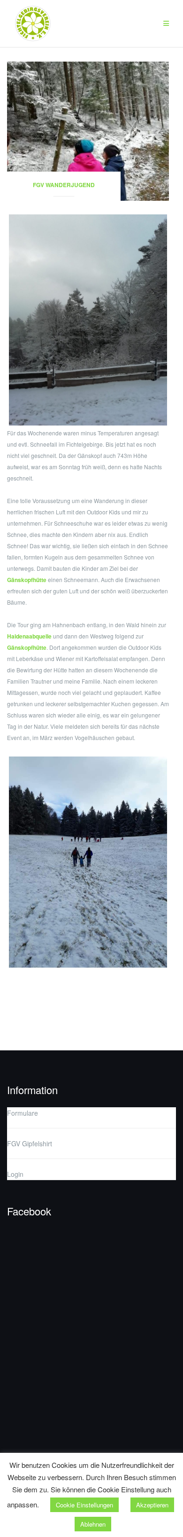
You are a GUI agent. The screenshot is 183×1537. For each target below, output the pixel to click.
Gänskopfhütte (26, 579)
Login (15, 1174)
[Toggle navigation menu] (166, 23)
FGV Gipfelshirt (29, 1143)
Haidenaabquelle (29, 636)
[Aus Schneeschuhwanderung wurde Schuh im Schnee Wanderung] (88, 130)
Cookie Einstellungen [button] (84, 1504)
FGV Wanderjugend (64, 185)
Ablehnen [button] (93, 1524)
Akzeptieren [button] (152, 1504)
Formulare (22, 1113)
